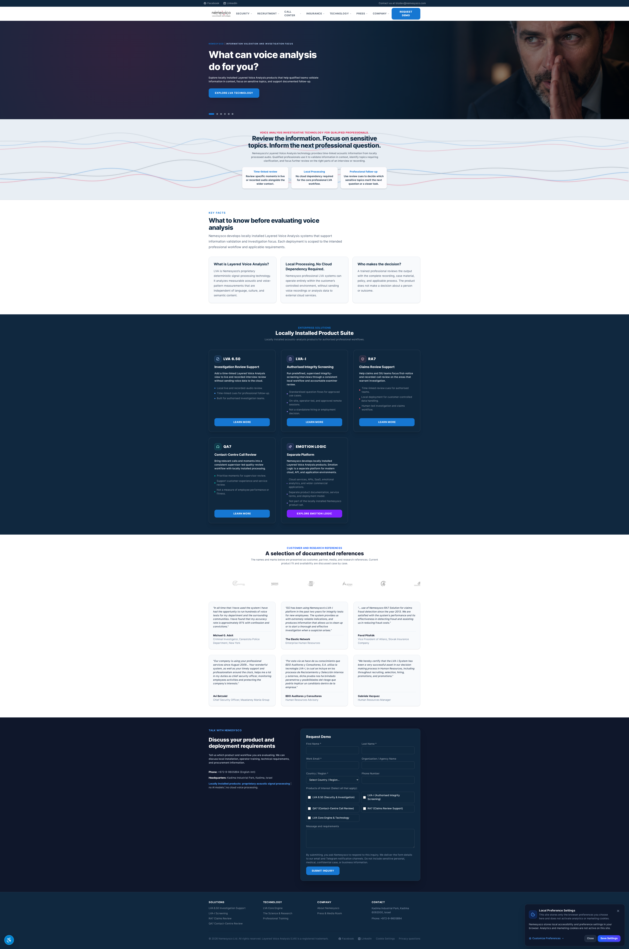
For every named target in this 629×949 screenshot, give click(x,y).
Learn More (242, 422)
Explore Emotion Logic (314, 513)
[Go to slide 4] (225, 114)
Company (380, 13)
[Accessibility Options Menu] (9, 940)
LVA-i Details (276, 101)
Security (243, 13)
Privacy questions (409, 938)
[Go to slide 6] (232, 114)
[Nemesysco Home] (221, 14)
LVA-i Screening (218, 913)
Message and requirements (322, 826)
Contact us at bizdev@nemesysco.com (402, 3)
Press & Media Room (329, 913)
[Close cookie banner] (618, 910)
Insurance (314, 13)
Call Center (289, 13)
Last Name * (369, 743)
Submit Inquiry (323, 870)
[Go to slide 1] (209, 114)
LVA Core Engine (273, 908)
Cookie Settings (385, 938)
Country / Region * (317, 773)
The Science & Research (277, 913)
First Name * (313, 743)
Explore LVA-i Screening (233, 101)
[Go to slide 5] (229, 114)
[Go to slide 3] (221, 114)
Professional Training (275, 918)
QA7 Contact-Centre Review (226, 923)
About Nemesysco (328, 908)
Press (360, 13)
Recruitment (267, 13)
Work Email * (314, 758)
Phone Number (371, 773)
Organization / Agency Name (379, 758)
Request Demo (406, 13)
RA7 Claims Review (220, 918)
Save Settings (609, 938)
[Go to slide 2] (215, 114)
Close (590, 938)
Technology (339, 13)
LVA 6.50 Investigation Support (227, 908)
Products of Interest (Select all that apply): (331, 788)
